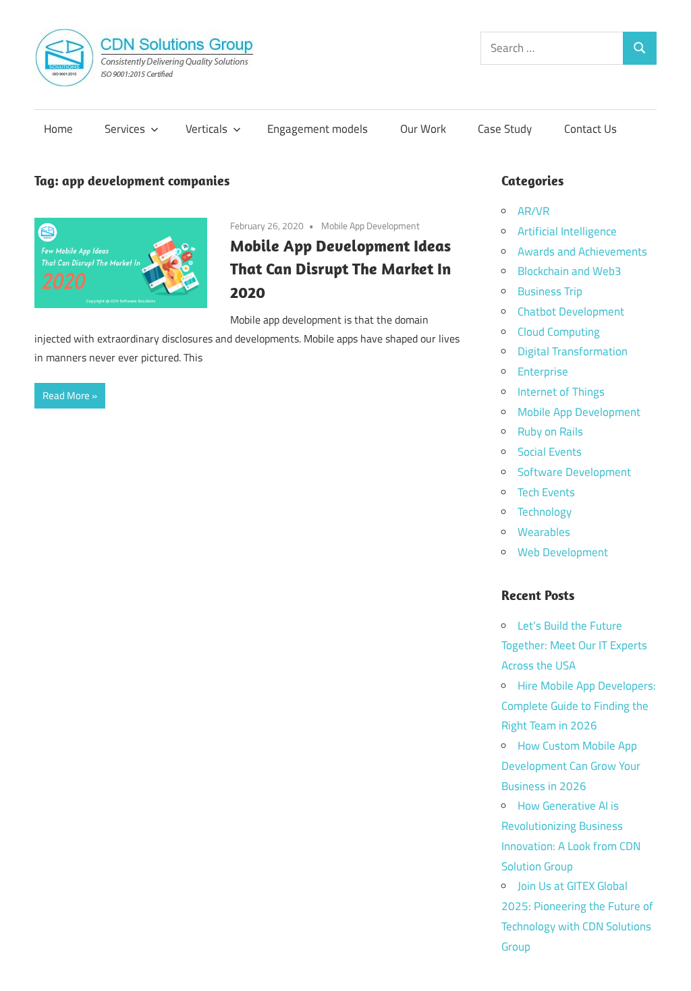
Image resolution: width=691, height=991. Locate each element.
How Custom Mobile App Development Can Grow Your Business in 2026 (570, 766)
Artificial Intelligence (567, 231)
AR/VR (533, 211)
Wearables (544, 532)
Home (58, 129)
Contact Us (590, 129)
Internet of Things (561, 391)
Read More (66, 395)
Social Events (550, 451)
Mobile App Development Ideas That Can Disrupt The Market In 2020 (340, 269)
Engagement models (317, 129)
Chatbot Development (571, 311)
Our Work (423, 129)
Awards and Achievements (582, 251)
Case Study (505, 129)
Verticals (206, 129)
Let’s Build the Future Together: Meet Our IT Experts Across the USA (574, 646)
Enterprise (543, 371)
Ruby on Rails (550, 431)
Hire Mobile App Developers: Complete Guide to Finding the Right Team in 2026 (578, 706)
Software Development (574, 472)
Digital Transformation (573, 351)
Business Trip (550, 291)
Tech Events (546, 492)
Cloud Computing (559, 331)
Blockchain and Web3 (569, 271)
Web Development (563, 552)
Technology (545, 511)
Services (125, 129)
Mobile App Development (370, 225)
